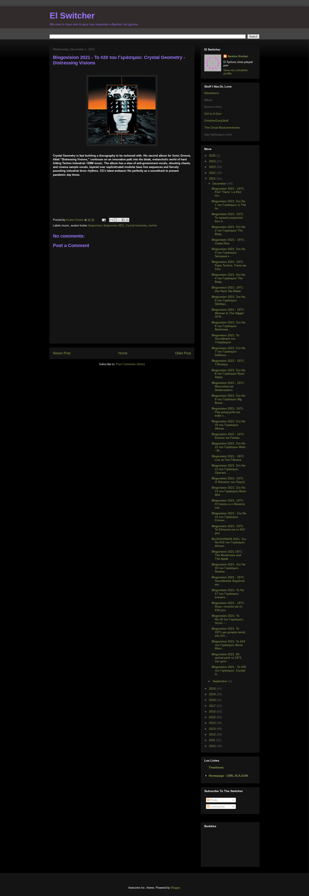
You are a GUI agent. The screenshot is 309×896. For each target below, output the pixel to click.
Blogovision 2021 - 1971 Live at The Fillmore (228, 458)
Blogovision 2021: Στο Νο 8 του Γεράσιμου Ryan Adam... (228, 373)
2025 (213, 155)
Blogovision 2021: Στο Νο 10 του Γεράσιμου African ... (228, 425)
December (220, 183)
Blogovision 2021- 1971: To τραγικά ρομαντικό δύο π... (228, 217)
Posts (213, 800)
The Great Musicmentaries (222, 127)
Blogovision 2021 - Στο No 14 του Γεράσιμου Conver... (229, 517)
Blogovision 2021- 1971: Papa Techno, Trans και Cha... (229, 265)
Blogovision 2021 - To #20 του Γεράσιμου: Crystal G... (229, 670)
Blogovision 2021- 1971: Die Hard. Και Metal (228, 289)
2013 (213, 728)
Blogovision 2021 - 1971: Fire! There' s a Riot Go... (228, 192)
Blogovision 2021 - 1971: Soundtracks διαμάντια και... (228, 581)
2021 (213, 178)
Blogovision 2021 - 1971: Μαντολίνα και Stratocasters (228, 386)
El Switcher (72, 15)
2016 (213, 711)
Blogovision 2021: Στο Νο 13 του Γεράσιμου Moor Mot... (229, 491)
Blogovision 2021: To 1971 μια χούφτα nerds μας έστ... (228, 632)
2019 (213, 694)
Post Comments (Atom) (130, 364)
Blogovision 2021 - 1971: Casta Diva (228, 241)
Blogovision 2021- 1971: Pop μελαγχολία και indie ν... (228, 412)
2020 (213, 688)
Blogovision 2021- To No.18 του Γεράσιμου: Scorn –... (228, 619)
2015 (213, 717)
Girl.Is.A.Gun (212, 113)
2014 (213, 723)
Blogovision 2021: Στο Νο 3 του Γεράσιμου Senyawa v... (228, 252)
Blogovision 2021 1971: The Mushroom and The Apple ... (227, 555)
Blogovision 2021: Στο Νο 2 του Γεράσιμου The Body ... (228, 230)
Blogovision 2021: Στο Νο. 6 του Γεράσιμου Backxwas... (229, 326)
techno (153, 225)
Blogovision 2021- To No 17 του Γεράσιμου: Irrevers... (228, 593)
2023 (213, 167)
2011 (212, 740)
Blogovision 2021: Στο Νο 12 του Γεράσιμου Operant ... (228, 469)
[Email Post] (103, 219)
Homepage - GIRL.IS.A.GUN (228, 775)
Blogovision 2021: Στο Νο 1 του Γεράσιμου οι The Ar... (229, 204)
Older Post (183, 353)
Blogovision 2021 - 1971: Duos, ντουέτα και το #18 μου (228, 606)
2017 (213, 705)
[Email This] (111, 220)
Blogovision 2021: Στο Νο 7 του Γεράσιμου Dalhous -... (228, 351)
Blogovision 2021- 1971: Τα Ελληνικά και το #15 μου (228, 529)
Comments (217, 806)
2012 (213, 734)
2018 (213, 700)
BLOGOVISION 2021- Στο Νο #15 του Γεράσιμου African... (229, 542)
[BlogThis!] (115, 220)
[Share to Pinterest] (127, 220)
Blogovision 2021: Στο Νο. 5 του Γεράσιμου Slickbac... (229, 300)
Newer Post (61, 353)
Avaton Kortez (238, 56)
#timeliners (211, 93)
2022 (213, 172)
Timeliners (216, 767)
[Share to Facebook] (123, 220)
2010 (213, 746)
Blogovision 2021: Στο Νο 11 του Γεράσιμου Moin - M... (229, 447)
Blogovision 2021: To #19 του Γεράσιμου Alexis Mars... (228, 645)
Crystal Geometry (136, 225)
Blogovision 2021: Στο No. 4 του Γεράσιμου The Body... (229, 278)
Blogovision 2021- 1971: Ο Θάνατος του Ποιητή (228, 480)
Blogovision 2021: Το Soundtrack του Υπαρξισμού (225, 339)
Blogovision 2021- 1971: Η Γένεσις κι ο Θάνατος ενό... (228, 504)
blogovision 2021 (114, 225)
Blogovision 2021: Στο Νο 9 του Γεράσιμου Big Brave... (228, 399)
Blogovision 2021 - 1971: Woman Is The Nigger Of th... (228, 313)
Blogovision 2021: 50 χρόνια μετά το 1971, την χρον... (227, 658)
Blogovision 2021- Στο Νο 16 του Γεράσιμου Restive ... (229, 568)
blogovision (95, 225)
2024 (213, 161)
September (220, 681)
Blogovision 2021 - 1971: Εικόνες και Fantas (228, 435)
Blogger (175, 887)
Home (122, 353)
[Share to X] (119, 220)
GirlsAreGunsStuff (216, 120)
